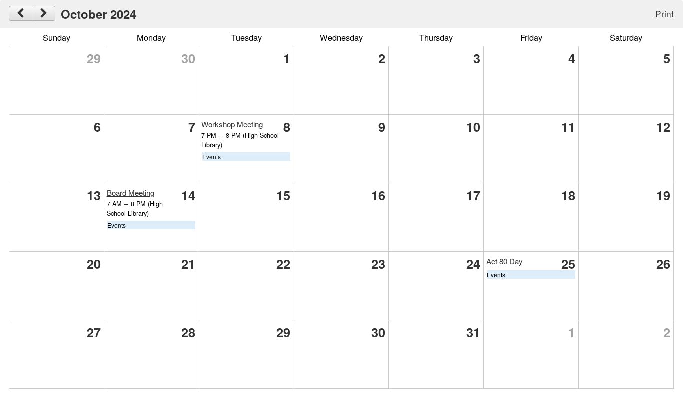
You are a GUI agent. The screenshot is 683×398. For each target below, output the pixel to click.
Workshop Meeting (232, 124)
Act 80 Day (504, 261)
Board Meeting (130, 193)
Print (665, 14)
